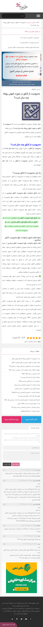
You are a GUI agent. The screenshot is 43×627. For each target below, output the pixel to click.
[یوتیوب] (26, 619)
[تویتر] (21, 619)
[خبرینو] (21, 11)
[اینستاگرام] (16, 619)
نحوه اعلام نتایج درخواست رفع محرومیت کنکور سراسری (23, 47)
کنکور (25, 341)
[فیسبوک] (30, 619)
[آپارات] (12, 619)
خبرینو (23, 603)
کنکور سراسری (31, 22)
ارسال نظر (16, 464)
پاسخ (4, 469)
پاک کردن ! (7, 464)
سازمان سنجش (32, 341)
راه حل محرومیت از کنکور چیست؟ (29, 42)
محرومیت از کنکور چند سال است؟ (29, 38)
